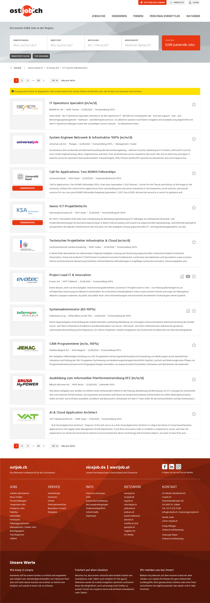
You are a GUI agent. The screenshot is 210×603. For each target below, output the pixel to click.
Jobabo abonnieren (19, 493)
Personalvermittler (57, 504)
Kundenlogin (54, 493)
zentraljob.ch (130, 504)
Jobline (13, 538)
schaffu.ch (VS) (131, 523)
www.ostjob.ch (35, 67)
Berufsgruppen (17, 531)
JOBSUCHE (98, 16)
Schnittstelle (92, 512)
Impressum (91, 516)
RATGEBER (193, 16)
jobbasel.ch (129, 508)
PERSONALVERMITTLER (165, 16)
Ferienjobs (15, 519)
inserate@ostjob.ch (189, 512)
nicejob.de (96, 467)
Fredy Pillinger (169, 526)
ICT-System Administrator (75, 67)
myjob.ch (128, 501)
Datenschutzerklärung (96, 501)
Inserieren (52, 497)
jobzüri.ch (128, 519)
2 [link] (22, 80)
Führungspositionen (19, 523)
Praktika (14, 512)
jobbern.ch (129, 512)
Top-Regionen (17, 535)
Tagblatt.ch (129, 531)
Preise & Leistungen (95, 493)
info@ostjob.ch (169, 512)
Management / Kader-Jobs (23, 527)
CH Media (129, 535)
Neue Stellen (16, 497)
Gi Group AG (52, 67)
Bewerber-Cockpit (57, 508)
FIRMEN (138, 16)
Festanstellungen (18, 501)
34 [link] (38, 80)
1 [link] (16, 80)
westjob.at (120, 467)
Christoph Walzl (169, 535)
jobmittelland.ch (132, 516)
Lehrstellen (15, 516)
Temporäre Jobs (18, 504)
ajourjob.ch (129, 527)
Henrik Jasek (168, 517)
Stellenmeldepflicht (95, 508)
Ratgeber (52, 512)
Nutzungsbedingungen (97, 504)
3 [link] (27, 80)
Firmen (51, 501)
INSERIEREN (119, 16)
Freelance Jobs (17, 508)
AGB (88, 497)
